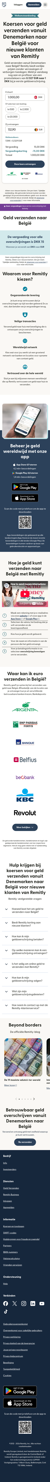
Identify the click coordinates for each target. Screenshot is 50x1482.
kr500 (11, 109)
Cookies (7, 1376)
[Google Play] (25, 487)
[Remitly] (4, 5)
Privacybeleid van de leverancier (19, 1343)
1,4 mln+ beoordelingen (31, 475)
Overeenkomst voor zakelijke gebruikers (22, 1330)
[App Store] (25, 498)
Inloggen (18, 5)
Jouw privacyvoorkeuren (15, 1350)
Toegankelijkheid (11, 1369)
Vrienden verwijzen (12, 1265)
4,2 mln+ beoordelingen (30, 467)
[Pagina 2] (22, 1099)
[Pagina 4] (28, 1099)
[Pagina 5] (30, 1099)
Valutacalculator (11, 1259)
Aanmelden (33, 5)
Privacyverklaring (12, 1337)
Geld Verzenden (11, 1188)
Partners (7, 1246)
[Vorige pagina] (16, 1099)
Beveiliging (8, 1363)
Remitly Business (11, 1195)
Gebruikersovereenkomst (15, 1324)
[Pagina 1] (19, 1099)
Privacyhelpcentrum (13, 1356)
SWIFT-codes (9, 1233)
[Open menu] (45, 4)
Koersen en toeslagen (13, 1226)
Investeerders (9, 1169)
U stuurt (9, 92)
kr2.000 (24, 109)
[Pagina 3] (25, 1099)
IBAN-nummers (10, 1252)
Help (5, 1284)
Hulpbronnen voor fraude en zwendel (21, 1239)
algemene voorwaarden (37, 262)
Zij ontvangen (12, 124)
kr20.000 (12, 117)
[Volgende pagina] (34, 1099)
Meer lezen (10, 1085)
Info (5, 1163)
